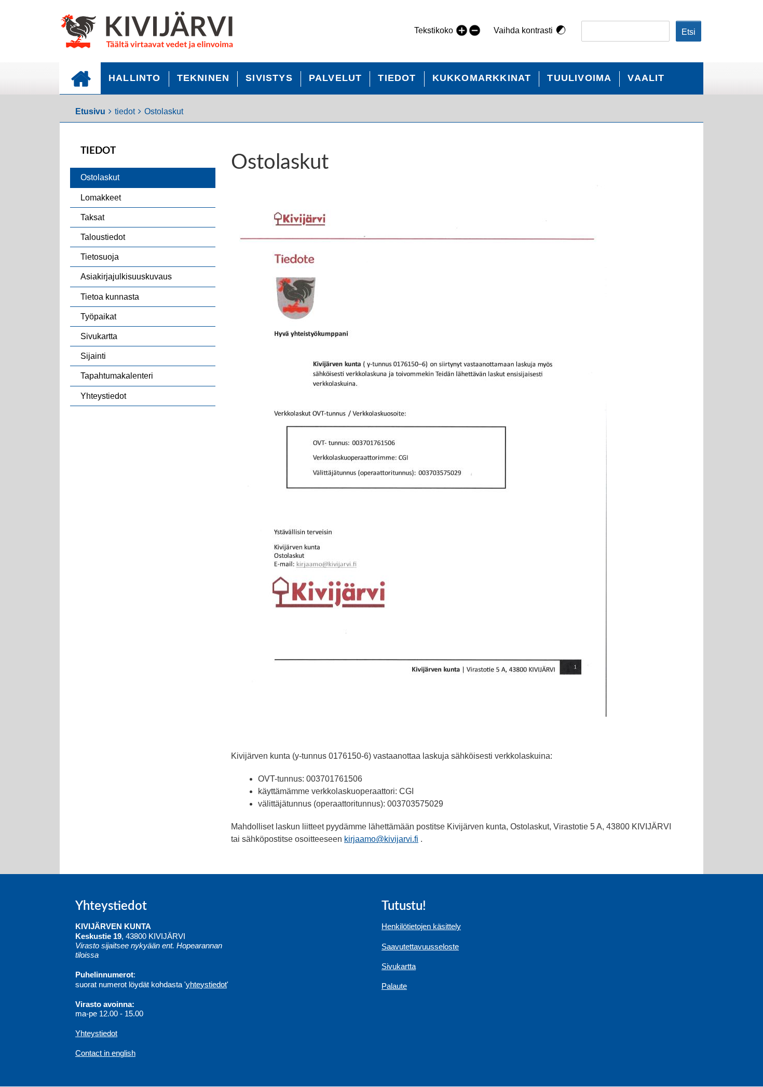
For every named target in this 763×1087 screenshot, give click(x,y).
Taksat (92, 217)
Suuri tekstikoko (461, 30)
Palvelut (335, 78)
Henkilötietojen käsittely (421, 926)
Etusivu (80, 78)
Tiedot (397, 78)
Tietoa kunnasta (109, 296)
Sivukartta (98, 336)
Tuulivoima (579, 78)
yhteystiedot (206, 984)
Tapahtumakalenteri (116, 375)
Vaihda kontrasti (523, 30)
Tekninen (203, 78)
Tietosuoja (99, 256)
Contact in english (105, 1053)
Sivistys (269, 78)
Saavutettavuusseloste (420, 946)
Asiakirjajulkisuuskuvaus (126, 276)
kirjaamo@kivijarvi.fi (381, 839)
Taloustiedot (102, 237)
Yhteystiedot (103, 396)
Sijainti (93, 356)
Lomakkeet (100, 197)
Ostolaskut (99, 177)
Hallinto (134, 78)
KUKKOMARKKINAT (482, 78)
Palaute (394, 986)
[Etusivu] (151, 31)
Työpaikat (98, 316)
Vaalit (646, 78)
